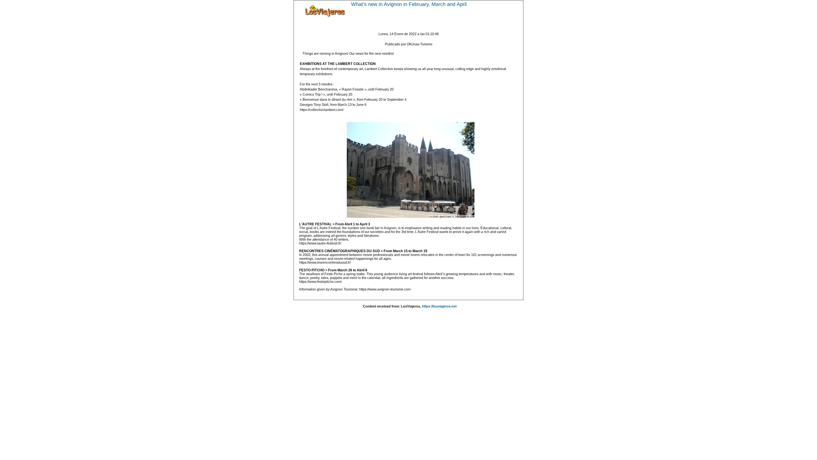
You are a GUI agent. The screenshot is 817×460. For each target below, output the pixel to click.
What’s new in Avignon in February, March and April (409, 4)
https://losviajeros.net (439, 306)
